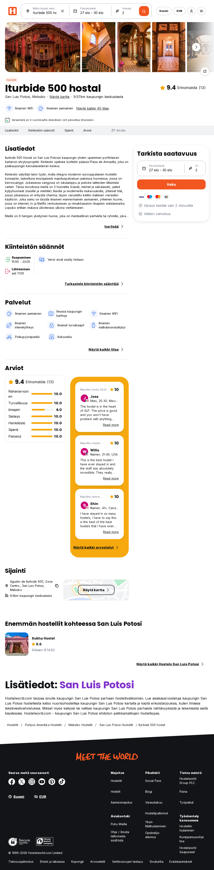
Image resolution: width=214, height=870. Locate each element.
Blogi (148, 791)
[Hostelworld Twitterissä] (21, 781)
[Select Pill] (191, 11)
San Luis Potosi (17, 97)
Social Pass (153, 780)
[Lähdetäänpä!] (144, 11)
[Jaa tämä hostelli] (205, 71)
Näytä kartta (59, 97)
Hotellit (115, 791)
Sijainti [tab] (69, 130)
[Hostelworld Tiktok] (62, 781)
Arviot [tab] (87, 130)
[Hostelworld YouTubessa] (41, 781)
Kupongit (77, 861)
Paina (183, 791)
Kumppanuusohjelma (192, 839)
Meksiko (38, 97)
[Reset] (62, 11)
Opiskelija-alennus (152, 835)
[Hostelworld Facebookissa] (11, 781)
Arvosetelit (97, 861)
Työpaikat (187, 802)
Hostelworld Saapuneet (188, 850)
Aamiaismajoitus (121, 802)
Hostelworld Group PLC (188, 781)
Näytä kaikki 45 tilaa (92, 108)
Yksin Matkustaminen (155, 824)
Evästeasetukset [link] (180, 861)
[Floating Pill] (196, 47)
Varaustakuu (153, 802)
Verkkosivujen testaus (127, 861)
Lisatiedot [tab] (11, 130)
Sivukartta (156, 861)
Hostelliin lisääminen (187, 828)
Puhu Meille (119, 824)
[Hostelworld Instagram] (31, 781)
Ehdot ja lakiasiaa (52, 861)
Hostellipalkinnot (156, 813)
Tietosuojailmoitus (20, 861)
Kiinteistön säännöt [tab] (41, 130)
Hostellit (116, 780)
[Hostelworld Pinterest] (51, 781)
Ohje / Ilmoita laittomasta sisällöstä (120, 836)
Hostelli (12, 79)
